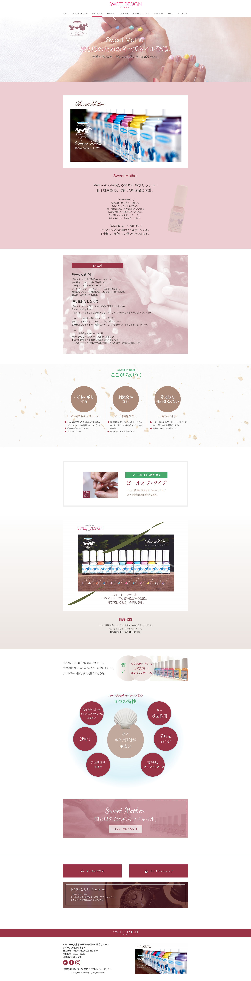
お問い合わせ (182, 13)
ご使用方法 (123, 13)
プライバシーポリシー (101, 969)
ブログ (170, 13)
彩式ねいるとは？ (80, 13)
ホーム (65, 13)
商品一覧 (110, 13)
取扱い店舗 (158, 13)
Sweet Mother (97, 13)
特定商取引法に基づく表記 (75, 969)
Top (246, 976)
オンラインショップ (140, 13)
